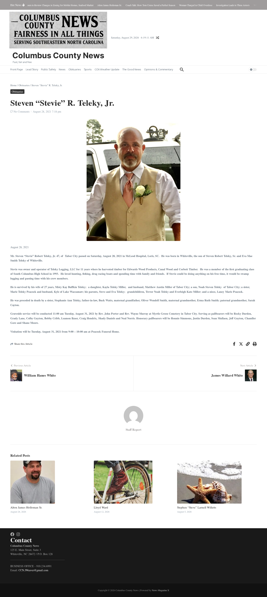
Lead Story (32, 69)
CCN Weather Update (107, 69)
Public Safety (48, 69)
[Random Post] (157, 37)
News (62, 69)
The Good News (131, 69)
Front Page (16, 69)
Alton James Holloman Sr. (26, 507)
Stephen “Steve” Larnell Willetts (196, 507)
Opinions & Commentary (158, 69)
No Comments (22, 111)
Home (13, 85)
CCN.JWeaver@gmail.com (33, 570)
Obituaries (74, 69)
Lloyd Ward (101, 507)
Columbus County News (58, 55)
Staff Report (133, 429)
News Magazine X (160, 590)
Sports (88, 69)
